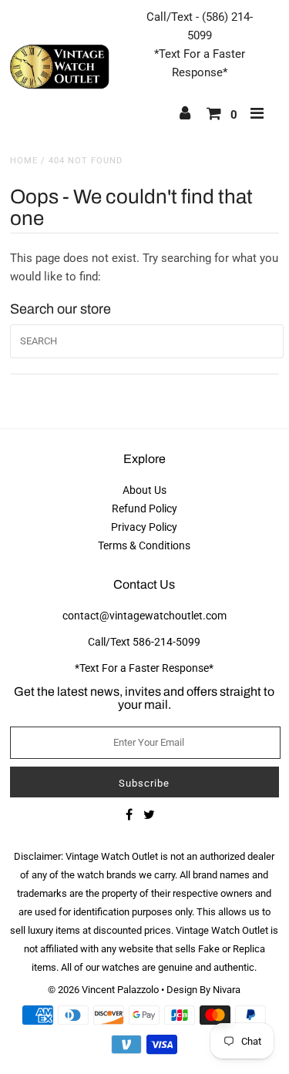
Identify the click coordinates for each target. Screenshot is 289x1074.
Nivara (226, 989)
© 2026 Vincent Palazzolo (103, 989)
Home (24, 161)
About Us (144, 490)
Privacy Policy (144, 527)
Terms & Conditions (144, 545)
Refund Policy (144, 508)
